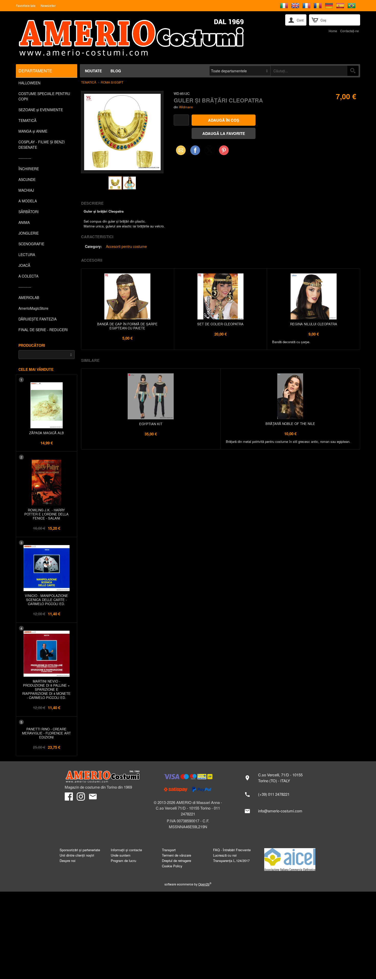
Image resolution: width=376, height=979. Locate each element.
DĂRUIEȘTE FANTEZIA (37, 318)
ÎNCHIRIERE (28, 168)
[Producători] (46, 354)
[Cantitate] (181, 120)
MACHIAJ (26, 190)
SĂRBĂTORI (28, 211)
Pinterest (223, 150)
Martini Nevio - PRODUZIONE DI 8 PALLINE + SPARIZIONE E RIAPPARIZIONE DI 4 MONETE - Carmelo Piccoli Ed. (46, 689)
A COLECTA (28, 276)
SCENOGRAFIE (31, 243)
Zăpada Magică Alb (46, 432)
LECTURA (26, 254)
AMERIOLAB (28, 297)
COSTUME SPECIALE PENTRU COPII (44, 96)
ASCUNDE (27, 179)
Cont (300, 20)
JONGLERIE (28, 233)
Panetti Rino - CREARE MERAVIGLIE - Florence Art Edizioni (46, 733)
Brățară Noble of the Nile (290, 423)
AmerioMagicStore (33, 308)
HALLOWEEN (29, 82)
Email (179, 150)
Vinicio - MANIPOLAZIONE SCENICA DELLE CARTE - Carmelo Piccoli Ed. (46, 599)
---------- (24, 157)
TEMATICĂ (27, 120)
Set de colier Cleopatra (220, 323)
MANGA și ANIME (32, 131)
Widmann (186, 107)
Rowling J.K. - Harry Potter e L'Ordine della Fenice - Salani (46, 514)
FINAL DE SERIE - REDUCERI (43, 329)
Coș (323, 20)
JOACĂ (24, 265)
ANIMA (24, 222)
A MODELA (27, 200)
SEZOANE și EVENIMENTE (40, 109)
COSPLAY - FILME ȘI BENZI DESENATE (41, 144)
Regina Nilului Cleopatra (313, 323)
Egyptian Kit (150, 423)
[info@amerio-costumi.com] (276, 811)
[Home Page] (144, 37)
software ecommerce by (188, 884)
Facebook (195, 150)
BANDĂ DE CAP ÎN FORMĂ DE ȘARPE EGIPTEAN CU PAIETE (127, 325)
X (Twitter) (209, 152)
